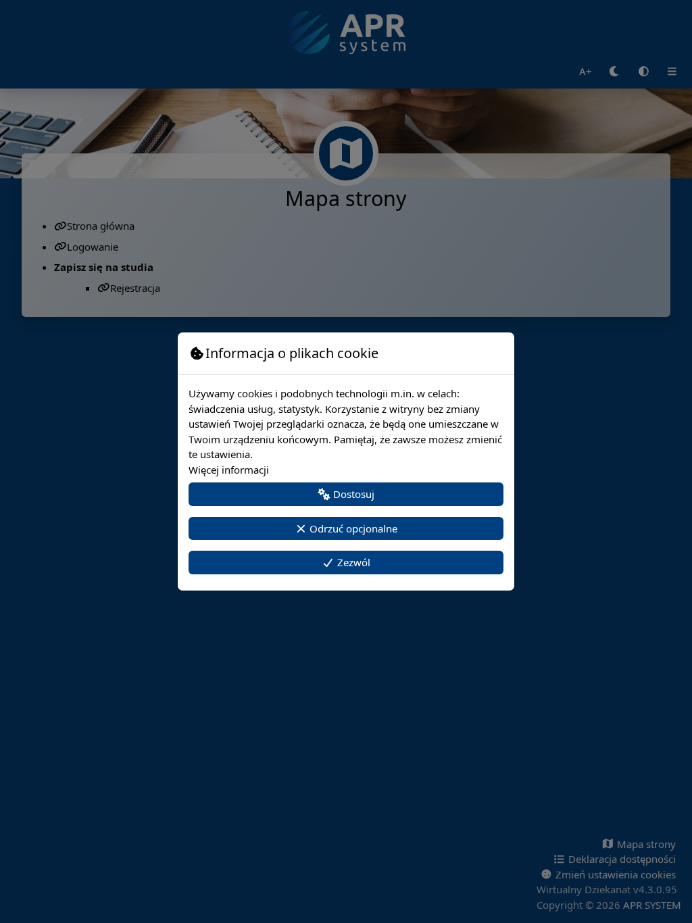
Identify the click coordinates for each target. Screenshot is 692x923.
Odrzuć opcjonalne (352, 528)
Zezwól (352, 562)
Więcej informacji (229, 469)
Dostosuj (352, 494)
